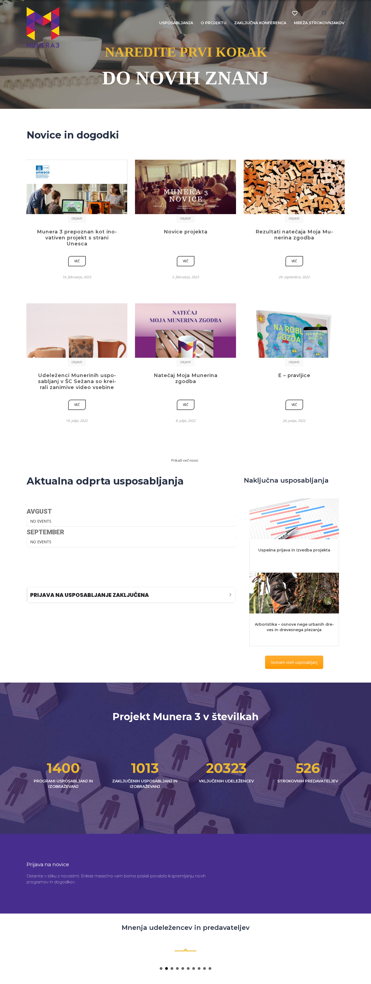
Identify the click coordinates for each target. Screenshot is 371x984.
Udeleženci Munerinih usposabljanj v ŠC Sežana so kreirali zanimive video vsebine (77, 381)
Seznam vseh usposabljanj (294, 662)
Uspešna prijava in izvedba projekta (294, 550)
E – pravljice (294, 375)
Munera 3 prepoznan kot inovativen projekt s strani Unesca (77, 238)
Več (77, 261)
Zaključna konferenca (260, 22)
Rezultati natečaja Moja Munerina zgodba (294, 235)
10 (210, 968)
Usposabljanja (176, 22)
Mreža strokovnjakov (319, 22)
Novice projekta (185, 232)
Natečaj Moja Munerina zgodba (186, 378)
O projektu (214, 22)
